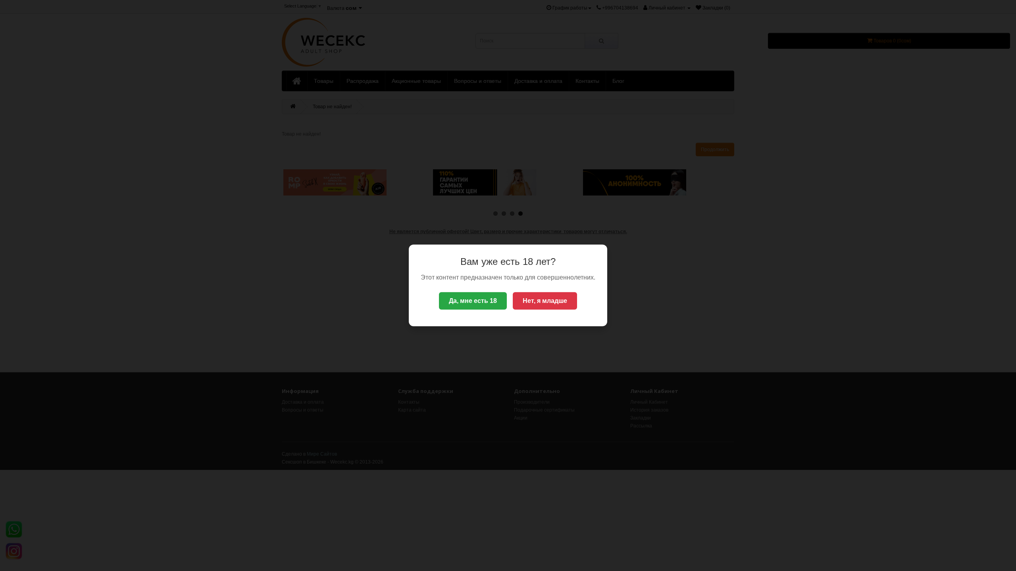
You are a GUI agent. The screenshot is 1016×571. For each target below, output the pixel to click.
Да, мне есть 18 (473, 300)
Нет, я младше (545, 300)
